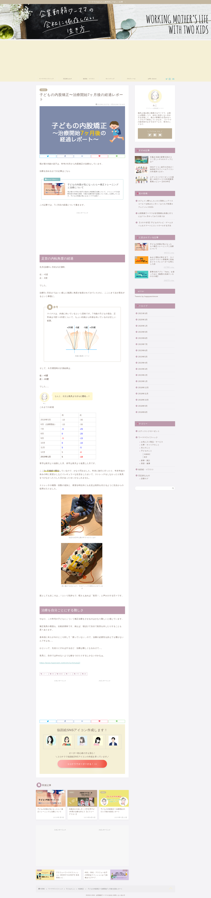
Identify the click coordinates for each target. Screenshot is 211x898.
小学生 (77, 674)
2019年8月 (143, 338)
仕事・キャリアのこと (150, 445)
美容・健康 (145, 463)
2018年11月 (143, 394)
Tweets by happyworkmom (146, 296)
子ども (69, 674)
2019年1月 (143, 381)
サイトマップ (110, 78)
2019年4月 (143, 363)
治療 (84, 674)
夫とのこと (145, 448)
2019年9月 (143, 332)
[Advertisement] (105, 57)
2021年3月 (143, 313)
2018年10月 (143, 400)
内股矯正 (43, 90)
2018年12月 (143, 387)
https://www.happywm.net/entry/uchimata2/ (60, 663)
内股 (52, 674)
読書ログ (144, 478)
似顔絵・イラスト (89, 78)
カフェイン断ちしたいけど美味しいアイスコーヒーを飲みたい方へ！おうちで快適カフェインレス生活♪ (155, 204)
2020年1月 (143, 326)
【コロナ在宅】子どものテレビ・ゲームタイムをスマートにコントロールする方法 (155, 224)
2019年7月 (143, 344)
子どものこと (146, 451)
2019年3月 (143, 369)
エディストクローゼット (149, 431)
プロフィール (131, 78)
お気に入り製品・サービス (152, 442)
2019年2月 (143, 375)
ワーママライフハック (46, 78)
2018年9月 (143, 406)
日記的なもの (67, 78)
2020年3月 (143, 320)
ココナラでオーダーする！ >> (82, 764)
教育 (145, 457)
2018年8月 (143, 412)
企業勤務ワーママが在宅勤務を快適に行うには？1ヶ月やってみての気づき (155, 214)
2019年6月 (143, 350)
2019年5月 (143, 357)
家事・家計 (145, 460)
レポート (44, 674)
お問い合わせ (152, 78)
